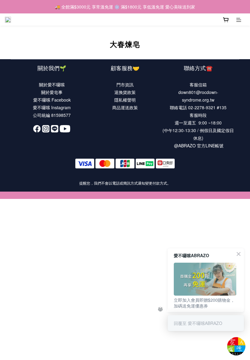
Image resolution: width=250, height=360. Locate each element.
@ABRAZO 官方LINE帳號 (198, 145)
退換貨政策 (125, 92)
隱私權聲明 (125, 100)
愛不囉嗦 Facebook (52, 100)
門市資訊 (125, 84)
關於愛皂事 (51, 92)
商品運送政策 (125, 107)
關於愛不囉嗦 (52, 84)
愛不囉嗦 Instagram (52, 107)
